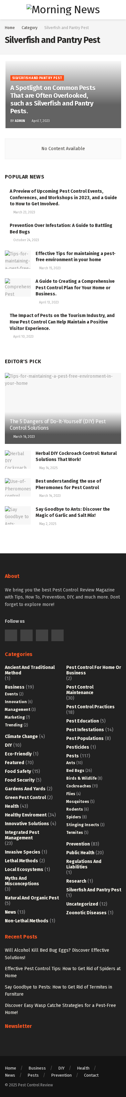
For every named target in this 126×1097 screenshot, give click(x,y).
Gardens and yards (25, 789)
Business (15, 687)
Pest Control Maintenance (79, 689)
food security (20, 780)
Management (17, 709)
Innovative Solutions (27, 823)
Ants (70, 763)
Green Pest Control (25, 797)
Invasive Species (22, 852)
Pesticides (77, 747)
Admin (20, 121)
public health (80, 853)
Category (29, 28)
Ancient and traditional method (30, 670)
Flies (70, 794)
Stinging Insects (82, 825)
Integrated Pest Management (22, 835)
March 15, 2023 (49, 268)
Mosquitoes (77, 801)
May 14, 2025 (48, 468)
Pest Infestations (85, 730)
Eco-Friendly (18, 754)
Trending (14, 725)
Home (10, 28)
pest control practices (90, 707)
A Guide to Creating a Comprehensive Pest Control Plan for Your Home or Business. (75, 288)
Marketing (15, 717)
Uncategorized (82, 904)
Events (11, 694)
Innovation (16, 702)
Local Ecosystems (24, 869)
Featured (14, 762)
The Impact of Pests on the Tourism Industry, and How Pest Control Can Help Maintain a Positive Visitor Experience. (62, 322)
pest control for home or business (93, 670)
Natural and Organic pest (32, 898)
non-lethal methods (26, 921)
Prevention (78, 844)
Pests (72, 756)
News (10, 912)
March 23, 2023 (23, 212)
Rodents (74, 809)
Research (76, 881)
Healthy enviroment (26, 815)
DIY (8, 745)
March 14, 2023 (49, 496)
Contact (91, 1075)
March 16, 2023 (23, 437)
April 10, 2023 (23, 337)
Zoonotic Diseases (86, 913)
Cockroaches (78, 786)
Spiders (73, 817)
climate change (21, 736)
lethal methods (21, 861)
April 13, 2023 (48, 302)
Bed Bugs (75, 770)
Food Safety (18, 771)
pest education (82, 721)
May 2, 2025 (47, 524)
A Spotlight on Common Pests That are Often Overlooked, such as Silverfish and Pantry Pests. (52, 99)
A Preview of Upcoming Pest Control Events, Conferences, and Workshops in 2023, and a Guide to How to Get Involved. (63, 198)
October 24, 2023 (25, 240)
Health (12, 806)
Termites (74, 832)
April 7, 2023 (40, 121)
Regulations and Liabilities (83, 864)
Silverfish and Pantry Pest (66, 28)
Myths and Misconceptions (22, 881)
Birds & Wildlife (81, 778)
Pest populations (85, 738)
